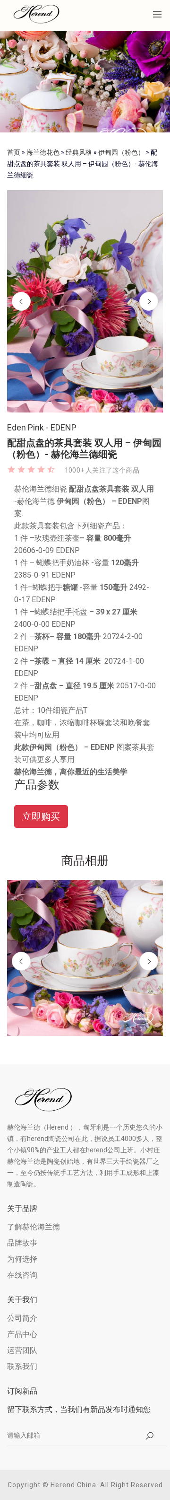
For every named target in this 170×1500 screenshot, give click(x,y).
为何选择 (22, 1258)
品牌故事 (22, 1242)
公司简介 (22, 1318)
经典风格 (79, 152)
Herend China (73, 1485)
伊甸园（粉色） (121, 152)
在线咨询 (22, 1275)
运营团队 (22, 1350)
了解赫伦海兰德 (33, 1226)
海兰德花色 (43, 152)
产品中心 (22, 1334)
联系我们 (22, 1366)
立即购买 (41, 816)
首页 (13, 152)
